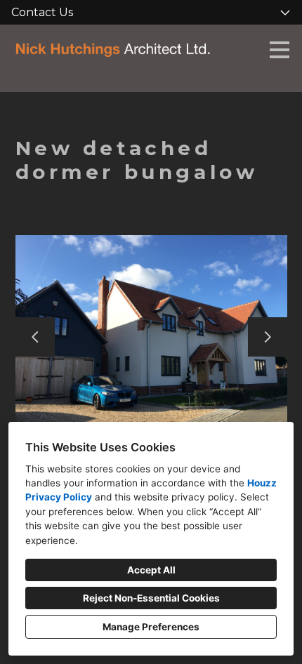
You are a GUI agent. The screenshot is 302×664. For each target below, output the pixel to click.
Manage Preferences (151, 626)
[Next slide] (267, 337)
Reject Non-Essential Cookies (151, 598)
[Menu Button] (279, 50)
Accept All (151, 570)
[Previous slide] (35, 337)
